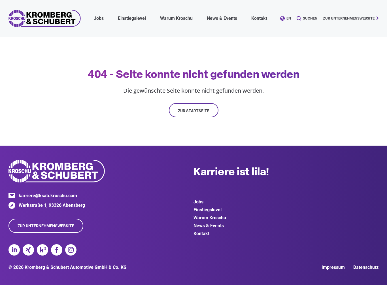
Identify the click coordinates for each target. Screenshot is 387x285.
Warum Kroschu (210, 217)
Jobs (198, 202)
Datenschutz (366, 267)
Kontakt (259, 18)
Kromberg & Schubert (44, 18)
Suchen (310, 18)
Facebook (56, 250)
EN (288, 18)
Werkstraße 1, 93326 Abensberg (52, 205)
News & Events (209, 225)
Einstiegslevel (208, 209)
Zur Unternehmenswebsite (349, 18)
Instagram (70, 250)
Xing (28, 250)
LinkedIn (14, 250)
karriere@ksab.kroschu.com (48, 195)
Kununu (42, 250)
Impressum (333, 267)
